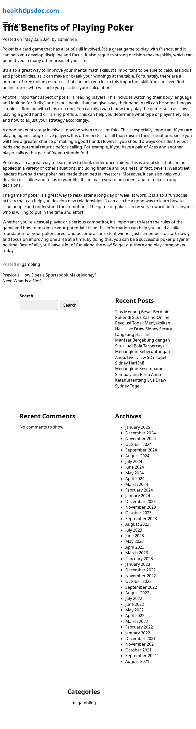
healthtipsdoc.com (31, 10)
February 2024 (139, 490)
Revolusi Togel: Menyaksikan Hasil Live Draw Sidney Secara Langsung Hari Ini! (143, 328)
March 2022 (136, 621)
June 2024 (134, 467)
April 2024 (134, 478)
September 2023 (141, 518)
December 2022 (140, 570)
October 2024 (138, 444)
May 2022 (134, 610)
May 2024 (134, 473)
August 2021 (137, 661)
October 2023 (138, 513)
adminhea (67, 39)
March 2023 (136, 553)
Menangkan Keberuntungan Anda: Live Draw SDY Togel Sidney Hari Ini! (142, 357)
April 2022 (134, 615)
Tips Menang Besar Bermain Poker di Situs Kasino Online (142, 314)
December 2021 (140, 638)
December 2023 (140, 501)
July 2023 (133, 530)
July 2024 (133, 461)
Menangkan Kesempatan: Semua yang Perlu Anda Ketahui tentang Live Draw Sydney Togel (140, 377)
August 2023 (137, 524)
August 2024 (137, 456)
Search (26, 296)
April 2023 (134, 547)
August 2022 (137, 593)
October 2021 (138, 650)
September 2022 (141, 587)
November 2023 (140, 507)
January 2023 (137, 564)
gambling (31, 264)
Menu (17, 24)
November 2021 (140, 644)
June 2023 (134, 535)
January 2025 (137, 427)
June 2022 (134, 604)
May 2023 (134, 541)
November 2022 (140, 576)
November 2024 (140, 438)
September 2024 (141, 450)
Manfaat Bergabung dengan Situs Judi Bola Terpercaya (142, 342)
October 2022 (138, 581)
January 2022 (137, 633)
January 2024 (137, 495)
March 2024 (136, 484)
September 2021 (141, 655)
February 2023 (139, 558)
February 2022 (139, 627)
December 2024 (140, 433)
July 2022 (133, 598)
